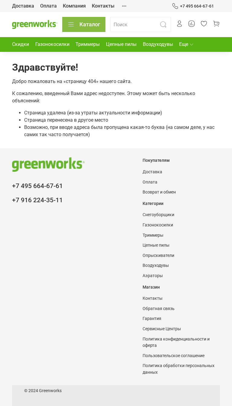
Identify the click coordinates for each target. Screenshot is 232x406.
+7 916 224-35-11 (37, 200)
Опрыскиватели (158, 255)
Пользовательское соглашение (174, 355)
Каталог (89, 24)
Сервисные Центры (162, 328)
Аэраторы (153, 275)
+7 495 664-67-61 (197, 6)
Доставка (23, 6)
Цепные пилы (121, 44)
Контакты (103, 6)
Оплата (48, 6)
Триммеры (88, 44)
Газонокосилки (52, 44)
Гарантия (152, 318)
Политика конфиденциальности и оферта (176, 342)
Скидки (20, 44)
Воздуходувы (158, 44)
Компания (74, 6)
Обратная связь (159, 308)
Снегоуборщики (158, 214)
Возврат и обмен (159, 192)
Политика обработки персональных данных (178, 369)
